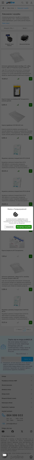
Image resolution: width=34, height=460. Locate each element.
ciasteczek (21, 219)
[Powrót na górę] (31, 457)
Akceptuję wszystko (24, 227)
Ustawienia (10, 227)
